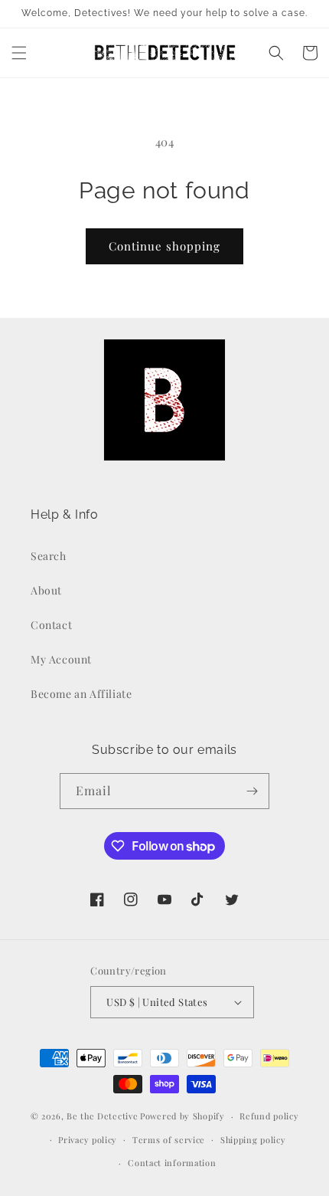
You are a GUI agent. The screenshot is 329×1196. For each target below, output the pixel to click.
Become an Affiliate (81, 693)
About (46, 590)
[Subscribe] (252, 791)
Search (49, 556)
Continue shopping (164, 246)
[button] (19, 53)
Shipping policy (253, 1139)
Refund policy (268, 1116)
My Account (61, 659)
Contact (51, 625)
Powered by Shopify (182, 1116)
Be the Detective (102, 1116)
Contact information (172, 1162)
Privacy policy (87, 1139)
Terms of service (168, 1139)
